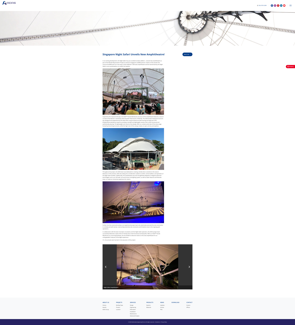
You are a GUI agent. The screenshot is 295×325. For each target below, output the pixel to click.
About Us (106, 302)
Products (149, 302)
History (104, 305)
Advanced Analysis (134, 316)
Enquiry (290, 66)
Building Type (119, 305)
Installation (133, 311)
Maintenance (133, 314)
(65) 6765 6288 (262, 5)
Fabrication (133, 309)
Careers (188, 305)
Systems (148, 305)
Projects (119, 302)
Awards (104, 307)
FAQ (161, 309)
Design (131, 305)
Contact (189, 302)
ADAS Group (106, 309)
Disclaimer (157, 322)
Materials (148, 307)
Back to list (186, 54)
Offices (188, 307)
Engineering (133, 307)
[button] (106, 267)
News (162, 302)
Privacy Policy (164, 322)
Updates (162, 305)
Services (133, 302)
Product (118, 307)
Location (118, 309)
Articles (162, 307)
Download (175, 302)
